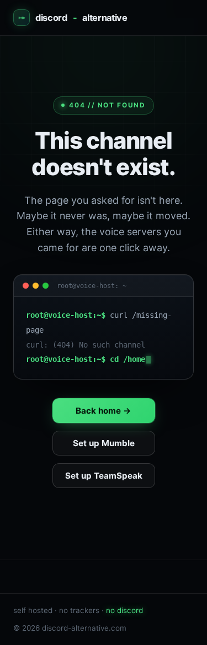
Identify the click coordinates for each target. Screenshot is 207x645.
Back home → (103, 410)
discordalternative (81, 17)
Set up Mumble (104, 443)
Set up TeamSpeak (103, 475)
